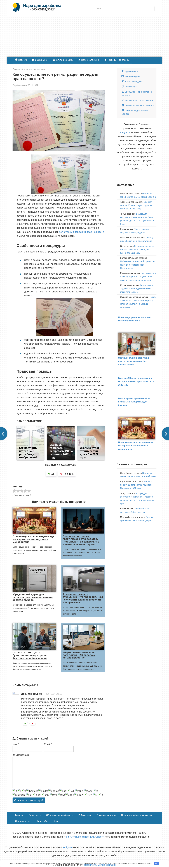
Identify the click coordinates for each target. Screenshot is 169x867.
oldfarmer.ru (90, 864)
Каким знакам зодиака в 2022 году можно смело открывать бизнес (136, 288)
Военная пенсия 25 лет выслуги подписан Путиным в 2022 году (136, 205)
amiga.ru (125, 132)
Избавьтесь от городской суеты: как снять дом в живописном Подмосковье (137, 264)
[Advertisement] (84, 36)
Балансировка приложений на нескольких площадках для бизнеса (134, 401)
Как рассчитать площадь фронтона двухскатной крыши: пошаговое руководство (138, 276)
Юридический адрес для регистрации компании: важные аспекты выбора (33, 597)
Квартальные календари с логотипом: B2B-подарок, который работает (79, 655)
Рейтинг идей (84, 815)
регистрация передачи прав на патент (81, 231)
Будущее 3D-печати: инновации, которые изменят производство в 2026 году (136, 381)
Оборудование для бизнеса (59, 815)
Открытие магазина (106, 815)
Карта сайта (42, 821)
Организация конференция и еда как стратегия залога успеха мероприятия (33, 539)
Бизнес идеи (35, 815)
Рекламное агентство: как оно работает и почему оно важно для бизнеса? (138, 249)
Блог (55, 821)
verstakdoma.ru (107, 864)
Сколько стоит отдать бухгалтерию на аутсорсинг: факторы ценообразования (30, 655)
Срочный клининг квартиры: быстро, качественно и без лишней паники (133, 361)
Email (48, 744)
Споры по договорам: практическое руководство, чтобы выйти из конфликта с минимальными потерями (81, 540)
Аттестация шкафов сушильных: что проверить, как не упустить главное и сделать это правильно (83, 598)
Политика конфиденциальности (136, 815)
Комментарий (21, 755)
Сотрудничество (23, 821)
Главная (19, 815)
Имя (16, 744)
